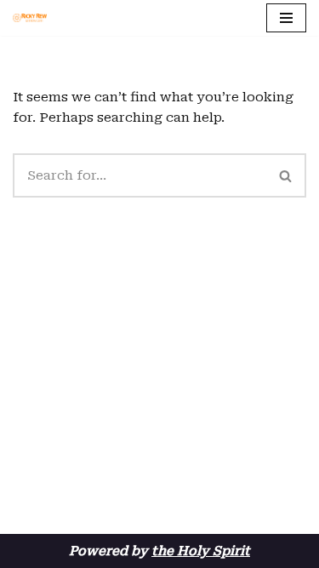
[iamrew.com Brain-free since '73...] (30, 18)
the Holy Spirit (200, 551)
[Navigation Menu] (286, 17)
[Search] (286, 175)
